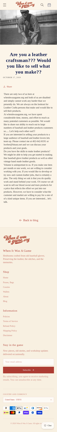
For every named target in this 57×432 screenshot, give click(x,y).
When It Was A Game (17, 250)
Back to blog (30, 220)
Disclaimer (7, 335)
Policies (6, 316)
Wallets (6, 292)
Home (5, 278)
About (5, 296)
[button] (4, 5)
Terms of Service (10, 321)
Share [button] (9, 86)
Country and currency (15, 394)
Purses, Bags (8, 282)
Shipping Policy (10, 331)
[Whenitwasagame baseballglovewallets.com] (16, 240)
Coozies (6, 287)
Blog (5, 301)
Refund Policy (9, 326)
